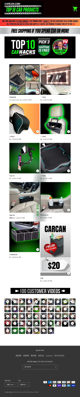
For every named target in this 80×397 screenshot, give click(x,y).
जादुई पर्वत (11, 176)
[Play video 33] (21, 323)
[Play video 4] (29, 301)
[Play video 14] (29, 308)
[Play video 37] (50, 323)
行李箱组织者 (13, 254)
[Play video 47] (50, 330)
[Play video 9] (65, 301)
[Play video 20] (72, 308)
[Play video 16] (43, 308)
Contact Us (49, 355)
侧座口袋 (12, 215)
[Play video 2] (14, 301)
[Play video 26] (43, 316)
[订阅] (55, 367)
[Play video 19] (65, 308)
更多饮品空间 (44, 215)
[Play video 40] (72, 323)
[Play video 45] (36, 330)
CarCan (11, 392)
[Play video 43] (21, 330)
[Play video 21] (7, 316)
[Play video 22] (14, 316)
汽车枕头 (12, 136)
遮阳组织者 (12, 97)
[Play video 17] (50, 308)
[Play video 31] (7, 323)
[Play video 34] (29, 323)
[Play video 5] (36, 301)
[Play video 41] (7, 330)
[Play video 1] (7, 301)
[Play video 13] (21, 308)
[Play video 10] (72, 301)
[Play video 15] (36, 308)
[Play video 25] (36, 316)
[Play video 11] (7, 308)
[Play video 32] (14, 323)
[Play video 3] (21, 301)
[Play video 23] (21, 316)
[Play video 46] (43, 330)
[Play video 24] (29, 316)
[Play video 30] (72, 316)
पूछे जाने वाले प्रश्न (59, 355)
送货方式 (41, 355)
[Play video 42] (14, 330)
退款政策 (26, 355)
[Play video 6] (43, 301)
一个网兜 (43, 97)
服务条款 (33, 355)
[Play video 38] (57, 323)
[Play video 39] (65, 323)
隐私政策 (18, 355)
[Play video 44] (29, 330)
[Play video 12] (14, 308)
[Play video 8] (57, 301)
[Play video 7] (50, 301)
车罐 (41, 278)
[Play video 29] (65, 316)
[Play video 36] (43, 323)
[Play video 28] (57, 316)
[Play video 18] (57, 308)
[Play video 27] (50, 316)
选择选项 (37, 210)
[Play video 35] (36, 323)
